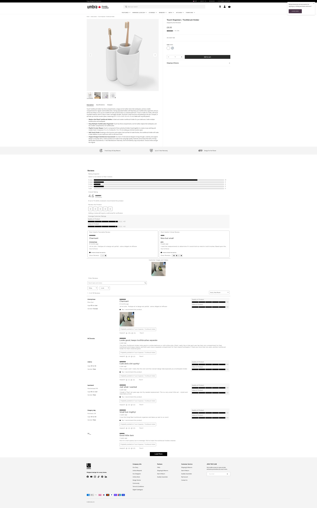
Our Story (135, 467)
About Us (203, 1)
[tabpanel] (123, 125)
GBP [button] (195, 1)
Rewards (212, 1)
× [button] (313, 3)
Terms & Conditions (138, 486)
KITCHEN (179, 12)
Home (88, 16)
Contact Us (184, 480)
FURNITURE (189, 12)
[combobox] (164, 7)
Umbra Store (136, 477)
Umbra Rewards (137, 470)
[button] (229, 7)
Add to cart (207, 57)
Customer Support (224, 1)
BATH (170, 12)
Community (136, 483)
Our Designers (137, 473)
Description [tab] (90, 104)
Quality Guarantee (162, 477)
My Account (184, 477)
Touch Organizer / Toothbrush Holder (106, 16)
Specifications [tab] (100, 104)
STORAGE (152, 12)
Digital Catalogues (138, 489)
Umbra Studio (94, 16)
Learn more (295, 11)
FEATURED (125, 12)
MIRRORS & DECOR (139, 12)
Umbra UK (92, 502)
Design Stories (137, 480)
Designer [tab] (110, 104)
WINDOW (162, 12)
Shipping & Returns (162, 470)
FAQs (158, 467)
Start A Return (161, 473)
